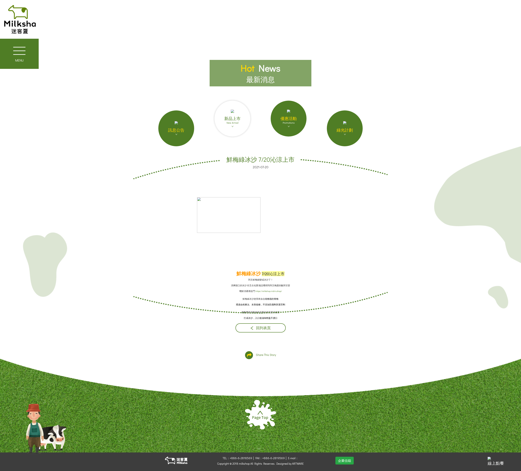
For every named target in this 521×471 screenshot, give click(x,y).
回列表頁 (263, 328)
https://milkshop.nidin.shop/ (268, 291)
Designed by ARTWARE (290, 463)
